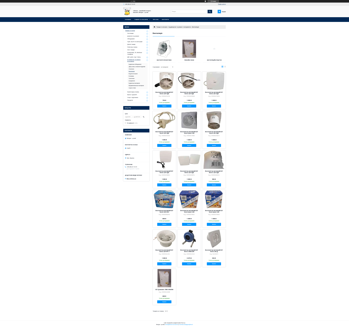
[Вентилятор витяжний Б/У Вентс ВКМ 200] (189, 238)
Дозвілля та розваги (133, 36)
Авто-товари (131, 49)
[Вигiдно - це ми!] (127, 15)
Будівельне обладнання (135, 64)
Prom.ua (183, 323)
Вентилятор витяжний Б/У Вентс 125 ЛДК (214, 171)
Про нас (156, 19)
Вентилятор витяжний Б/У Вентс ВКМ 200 (189, 250)
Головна (128, 19)
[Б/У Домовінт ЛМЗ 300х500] (164, 278)
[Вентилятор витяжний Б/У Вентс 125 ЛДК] (214, 160)
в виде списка (225, 67)
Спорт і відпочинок (132, 97)
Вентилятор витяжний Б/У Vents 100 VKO (164, 211)
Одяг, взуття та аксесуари (134, 41)
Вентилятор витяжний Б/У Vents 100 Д (214, 250)
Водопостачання (133, 73)
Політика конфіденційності (186, 324)
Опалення (131, 69)
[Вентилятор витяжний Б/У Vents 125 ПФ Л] (164, 238)
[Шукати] (210, 11)
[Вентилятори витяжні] (164, 49)
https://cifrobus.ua (131, 178)
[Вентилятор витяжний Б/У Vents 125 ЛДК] (164, 81)
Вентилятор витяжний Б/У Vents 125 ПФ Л (164, 250)
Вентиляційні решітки (214, 60)
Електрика (131, 76)
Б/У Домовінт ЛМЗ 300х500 (164, 289)
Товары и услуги (130, 30)
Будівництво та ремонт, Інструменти (180, 27)
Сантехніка (131, 78)
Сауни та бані (132, 88)
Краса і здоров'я (132, 94)
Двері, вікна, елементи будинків (137, 66)
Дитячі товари (131, 44)
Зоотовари (130, 33)
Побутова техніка (132, 47)
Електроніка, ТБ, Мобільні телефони (134, 53)
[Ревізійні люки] (189, 49)
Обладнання (131, 38)
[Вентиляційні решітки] (214, 49)
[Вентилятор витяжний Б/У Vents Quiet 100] (189, 120)
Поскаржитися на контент (171, 324)
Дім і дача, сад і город (134, 57)
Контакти (165, 19)
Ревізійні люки (189, 60)
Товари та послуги (141, 19)
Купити (164, 106)
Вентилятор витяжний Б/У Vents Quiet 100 (189, 132)
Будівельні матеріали (134, 83)
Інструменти (132, 80)
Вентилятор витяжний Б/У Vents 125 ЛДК (164, 93)
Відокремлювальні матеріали (136, 85)
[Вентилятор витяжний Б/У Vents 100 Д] (214, 238)
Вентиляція (132, 71)
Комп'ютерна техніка (133, 92)
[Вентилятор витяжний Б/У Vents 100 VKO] (164, 199)
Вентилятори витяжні (164, 60)
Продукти (130, 100)
